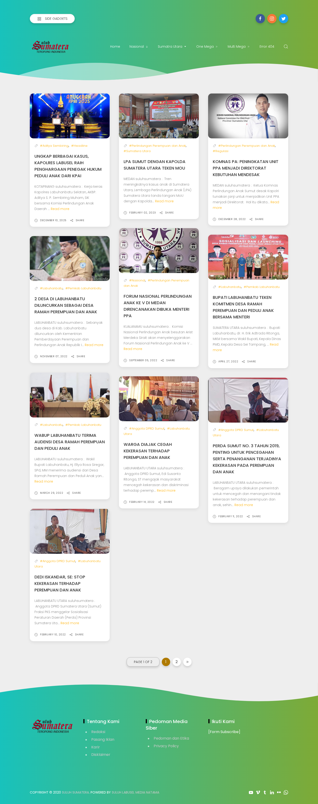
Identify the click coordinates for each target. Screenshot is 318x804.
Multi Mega (237, 46)
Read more (60, 209)
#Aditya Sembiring (54, 145)
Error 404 (267, 46)
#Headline (79, 145)
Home (115, 46)
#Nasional (137, 280)
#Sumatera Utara (137, 151)
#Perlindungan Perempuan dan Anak (157, 145)
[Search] (286, 46)
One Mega (205, 46)
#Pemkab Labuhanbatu (83, 288)
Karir (95, 747)
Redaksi (98, 731)
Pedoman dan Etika (171, 738)
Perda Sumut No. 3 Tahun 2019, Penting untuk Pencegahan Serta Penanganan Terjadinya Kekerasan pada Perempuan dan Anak (247, 459)
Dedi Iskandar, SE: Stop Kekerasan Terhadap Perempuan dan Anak (59, 583)
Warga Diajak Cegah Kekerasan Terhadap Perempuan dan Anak (148, 450)
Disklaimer (100, 754)
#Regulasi (220, 151)
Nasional (136, 46)
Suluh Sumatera (75, 792)
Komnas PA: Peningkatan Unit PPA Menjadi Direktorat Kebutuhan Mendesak (245, 168)
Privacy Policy (166, 746)
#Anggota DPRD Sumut (146, 428)
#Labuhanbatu (51, 288)
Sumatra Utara (170, 46)
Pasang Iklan (102, 739)
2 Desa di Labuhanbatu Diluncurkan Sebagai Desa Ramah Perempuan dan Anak (65, 305)
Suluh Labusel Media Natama (135, 792)
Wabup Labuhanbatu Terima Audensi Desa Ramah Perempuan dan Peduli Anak (69, 441)
